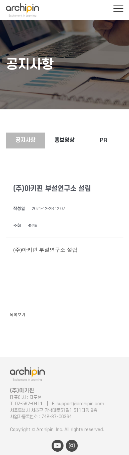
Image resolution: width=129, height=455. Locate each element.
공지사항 (25, 140)
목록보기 (17, 315)
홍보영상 (64, 140)
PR (103, 140)
